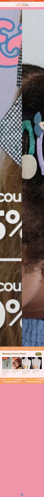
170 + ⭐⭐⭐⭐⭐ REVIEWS (30, 379)
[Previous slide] (23, 363)
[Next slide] (30, 363)
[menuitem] (39, 8)
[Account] (38, 4)
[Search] (35, 4)
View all (38, 354)
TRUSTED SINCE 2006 (30, 382)
